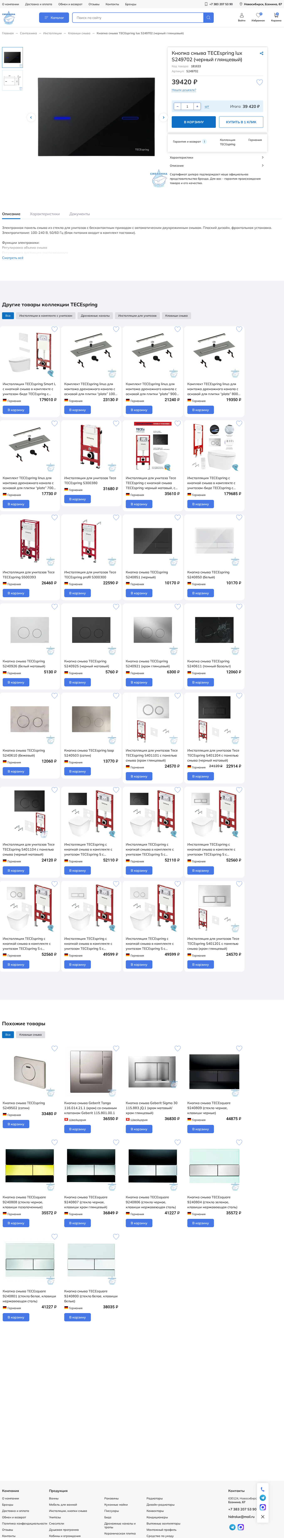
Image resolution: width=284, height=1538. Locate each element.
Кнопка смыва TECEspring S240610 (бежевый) (24, 752)
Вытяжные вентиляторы (163, 1523)
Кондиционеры (157, 1517)
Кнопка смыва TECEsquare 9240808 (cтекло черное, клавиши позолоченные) (24, 1202)
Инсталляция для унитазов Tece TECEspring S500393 (29, 574)
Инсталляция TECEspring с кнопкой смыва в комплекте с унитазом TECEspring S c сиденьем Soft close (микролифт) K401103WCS (152, 943)
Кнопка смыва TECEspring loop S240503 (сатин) (89, 752)
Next (163, 117)
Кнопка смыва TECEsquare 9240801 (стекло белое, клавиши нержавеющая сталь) (29, 1296)
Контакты (112, 4)
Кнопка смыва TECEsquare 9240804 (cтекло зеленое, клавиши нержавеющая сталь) (212, 1202)
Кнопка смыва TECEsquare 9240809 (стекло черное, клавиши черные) (209, 1108)
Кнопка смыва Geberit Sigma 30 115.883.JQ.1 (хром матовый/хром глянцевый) (152, 1108)
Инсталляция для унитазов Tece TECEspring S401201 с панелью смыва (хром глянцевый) (213, 943)
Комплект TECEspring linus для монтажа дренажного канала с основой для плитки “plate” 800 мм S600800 (212, 389)
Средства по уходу (160, 1536)
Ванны (53, 1498)
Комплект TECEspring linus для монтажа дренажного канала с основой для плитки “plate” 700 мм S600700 (28, 483)
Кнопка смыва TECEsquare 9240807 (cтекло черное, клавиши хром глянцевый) (85, 1202)
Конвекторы (155, 1511)
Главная (8, 33)
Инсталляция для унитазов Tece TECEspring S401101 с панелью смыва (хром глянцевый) (152, 755)
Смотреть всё (12, 258)
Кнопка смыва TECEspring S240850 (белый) (208, 574)
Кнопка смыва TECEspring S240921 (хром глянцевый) (148, 663)
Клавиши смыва (79, 33)
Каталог (57, 18)
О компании (10, 4)
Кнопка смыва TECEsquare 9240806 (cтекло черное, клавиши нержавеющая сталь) (151, 1202)
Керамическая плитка (120, 1533)
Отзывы (94, 4)
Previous (31, 117)
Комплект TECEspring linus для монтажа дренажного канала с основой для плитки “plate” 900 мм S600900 (151, 389)
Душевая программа (64, 1530)
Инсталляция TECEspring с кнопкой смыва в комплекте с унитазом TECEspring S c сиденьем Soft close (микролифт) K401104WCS (152, 849)
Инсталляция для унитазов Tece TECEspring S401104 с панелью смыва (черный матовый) (29, 849)
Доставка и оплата (38, 4)
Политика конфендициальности (24, 1523)
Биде (107, 1517)
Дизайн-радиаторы (160, 1504)
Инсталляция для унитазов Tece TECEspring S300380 (90, 480)
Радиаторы (155, 1498)
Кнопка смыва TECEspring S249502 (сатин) (24, 1105)
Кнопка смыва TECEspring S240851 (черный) (147, 574)
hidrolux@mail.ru (241, 1517)
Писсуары (111, 1511)
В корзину (194, 122)
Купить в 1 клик (241, 122)
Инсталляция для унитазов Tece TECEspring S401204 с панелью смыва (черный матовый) (213, 755)
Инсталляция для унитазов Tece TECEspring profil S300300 (90, 574)
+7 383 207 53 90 (242, 1509)
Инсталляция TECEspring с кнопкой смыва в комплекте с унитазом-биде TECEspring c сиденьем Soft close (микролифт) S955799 (213, 483)
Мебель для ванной (63, 1504)
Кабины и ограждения (65, 1536)
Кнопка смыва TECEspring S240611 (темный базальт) (209, 663)
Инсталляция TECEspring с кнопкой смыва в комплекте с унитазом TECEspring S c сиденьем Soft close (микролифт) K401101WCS (29, 943)
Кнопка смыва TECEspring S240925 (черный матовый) (86, 663)
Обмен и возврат (70, 4)
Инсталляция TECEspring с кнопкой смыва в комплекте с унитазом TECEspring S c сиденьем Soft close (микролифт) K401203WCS (90, 943)
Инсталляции (52, 33)
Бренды (130, 4)
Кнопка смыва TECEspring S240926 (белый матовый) (24, 663)
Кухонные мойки (116, 1504)
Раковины (111, 1498)
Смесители (56, 1523)
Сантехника (28, 33)
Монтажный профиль (162, 1530)
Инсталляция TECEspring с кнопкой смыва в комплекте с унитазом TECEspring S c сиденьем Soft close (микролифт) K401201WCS (213, 849)
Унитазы (55, 1517)
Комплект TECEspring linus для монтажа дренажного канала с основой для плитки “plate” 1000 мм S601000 (90, 389)
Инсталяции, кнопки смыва (68, 1511)
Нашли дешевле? (184, 90)
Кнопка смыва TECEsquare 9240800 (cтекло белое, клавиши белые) (91, 1296)
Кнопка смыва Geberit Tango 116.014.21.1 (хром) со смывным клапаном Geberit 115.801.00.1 (90, 1108)
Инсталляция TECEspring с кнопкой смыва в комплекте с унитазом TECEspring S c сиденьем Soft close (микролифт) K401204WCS (90, 849)
